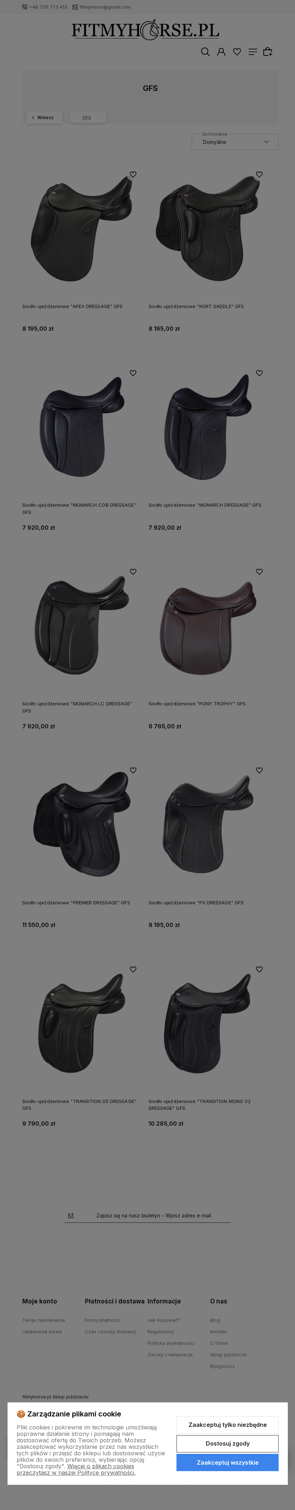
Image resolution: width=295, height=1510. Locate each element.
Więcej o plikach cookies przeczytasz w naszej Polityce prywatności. (76, 1469)
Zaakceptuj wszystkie (228, 1462)
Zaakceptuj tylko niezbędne (228, 1424)
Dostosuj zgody (228, 1443)
